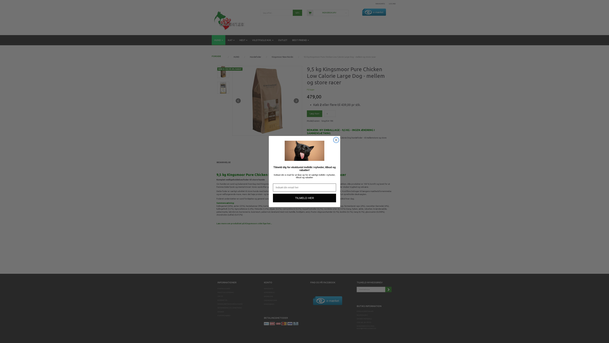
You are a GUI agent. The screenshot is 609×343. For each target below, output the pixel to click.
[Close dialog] (336, 140)
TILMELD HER (304, 198)
